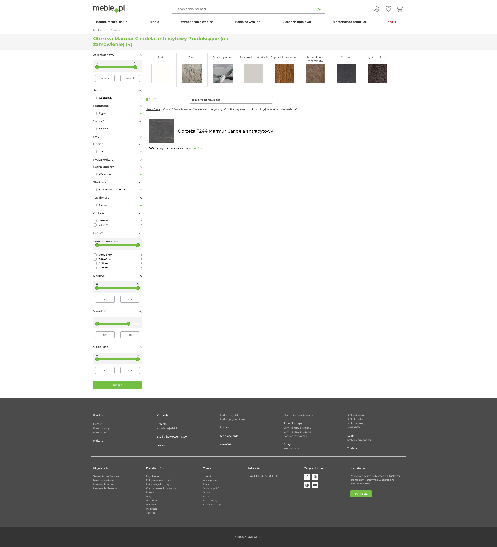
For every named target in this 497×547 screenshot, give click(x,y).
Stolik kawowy (355, 423)
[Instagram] (315, 477)
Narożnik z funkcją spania (298, 415)
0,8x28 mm (120, 254)
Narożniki (226, 444)
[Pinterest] (307, 485)
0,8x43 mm (120, 259)
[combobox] (231, 100)
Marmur (120, 205)
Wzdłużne (120, 174)
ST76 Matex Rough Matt (120, 189)
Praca (206, 484)
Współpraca (210, 480)
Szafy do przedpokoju (359, 439)
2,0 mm (120, 224)
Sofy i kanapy (293, 423)
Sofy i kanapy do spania (297, 431)
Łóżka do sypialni (230, 415)
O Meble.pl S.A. (211, 488)
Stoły (287, 444)
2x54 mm (120, 267)
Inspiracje (151, 508)
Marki (206, 496)
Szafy (351, 435)
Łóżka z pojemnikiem (232, 419)
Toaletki (352, 448)
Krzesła (162, 424)
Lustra (224, 427)
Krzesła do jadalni (167, 428)
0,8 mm (120, 220)
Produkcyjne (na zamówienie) (262, 109)
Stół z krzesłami (356, 419)
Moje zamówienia (103, 480)
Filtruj (117, 385)
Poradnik (151, 504)
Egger (120, 113)
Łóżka (161, 445)
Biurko (98, 415)
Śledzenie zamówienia (106, 476)
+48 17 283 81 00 (262, 476)
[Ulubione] (388, 9)
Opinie (206, 492)
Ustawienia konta (103, 484)
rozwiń (194, 148)
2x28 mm (120, 263)
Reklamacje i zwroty (157, 484)
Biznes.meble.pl (212, 504)
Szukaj (319, 8)
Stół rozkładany (356, 415)
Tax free (150, 512)
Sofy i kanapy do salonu (297, 427)
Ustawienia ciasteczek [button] (106, 488)
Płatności (151, 500)
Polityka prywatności (158, 480)
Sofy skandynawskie (295, 435)
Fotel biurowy (101, 428)
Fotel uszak (99, 432)
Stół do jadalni (292, 448)
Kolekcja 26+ (120, 97)
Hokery (98, 440)
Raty (148, 496)
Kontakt (207, 476)
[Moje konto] (377, 9)
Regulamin (152, 476)
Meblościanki (229, 436)
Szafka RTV (353, 427)
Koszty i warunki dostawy (161, 488)
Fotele (97, 424)
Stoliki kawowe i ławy (172, 436)
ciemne (120, 128)
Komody (163, 415)
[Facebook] (307, 477)
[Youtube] (315, 485)
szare (120, 151)
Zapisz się (361, 493)
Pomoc (150, 492)
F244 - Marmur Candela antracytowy (192, 109)
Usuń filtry (153, 109)
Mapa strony (210, 500)
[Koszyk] (400, 9)
